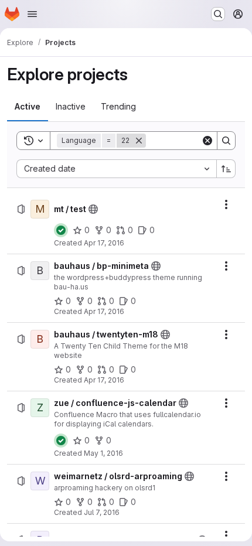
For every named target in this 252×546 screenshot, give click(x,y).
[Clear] (207, 141)
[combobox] (116, 168)
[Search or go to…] (218, 14)
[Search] (226, 140)
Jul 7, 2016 (102, 512)
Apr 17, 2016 (104, 242)
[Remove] (139, 141)
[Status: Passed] (61, 230)
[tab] (27, 106)
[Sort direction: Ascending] (226, 168)
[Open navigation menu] (32, 14)
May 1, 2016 (103, 453)
